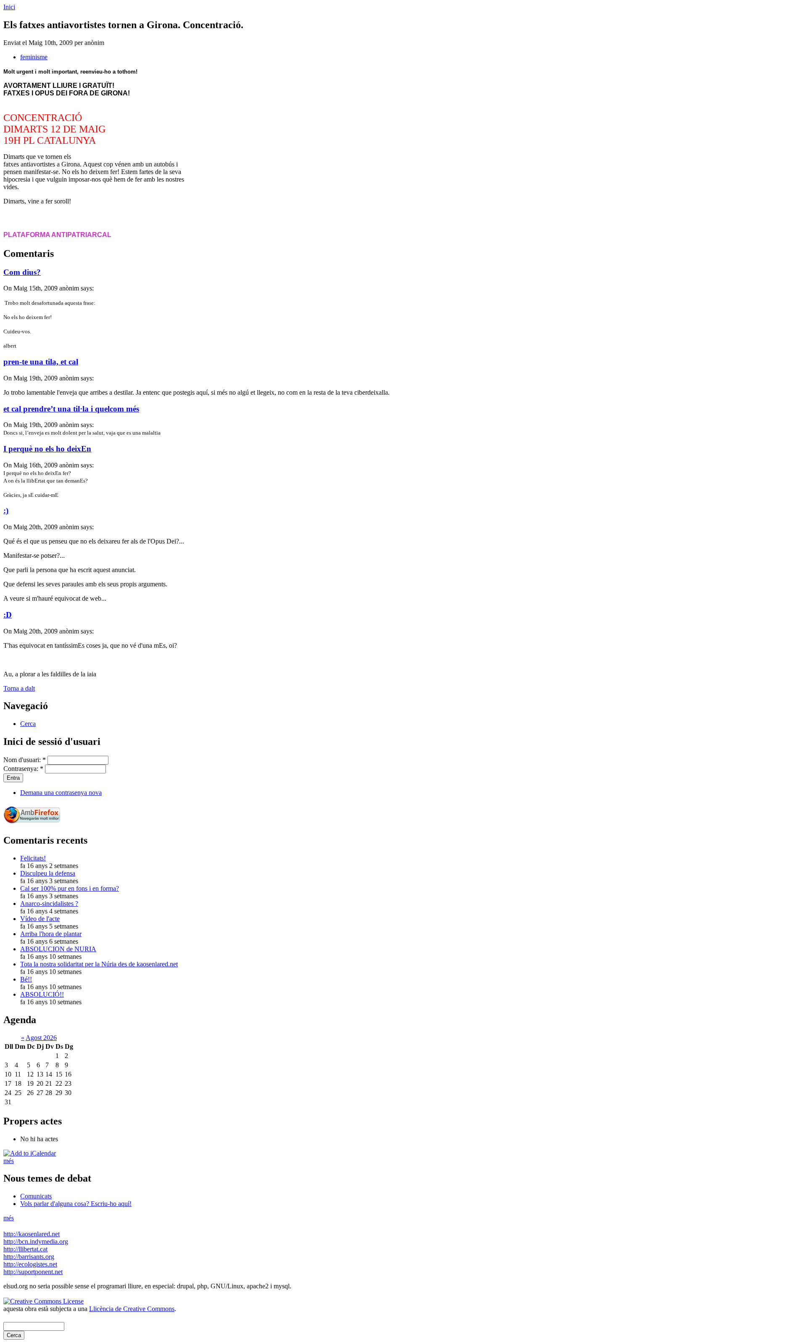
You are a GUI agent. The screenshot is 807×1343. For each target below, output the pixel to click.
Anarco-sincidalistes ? (49, 903)
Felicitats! (33, 858)
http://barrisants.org (28, 1256)
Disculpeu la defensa (47, 873)
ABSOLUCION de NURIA (58, 949)
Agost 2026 (41, 1037)
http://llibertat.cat (25, 1249)
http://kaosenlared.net (31, 1233)
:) (5, 510)
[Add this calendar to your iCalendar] (29, 1153)
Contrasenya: (23, 768)
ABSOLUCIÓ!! (42, 994)
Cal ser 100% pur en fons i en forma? (69, 888)
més (8, 1160)
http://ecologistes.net (30, 1264)
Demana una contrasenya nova (61, 792)
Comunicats (36, 1196)
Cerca (28, 723)
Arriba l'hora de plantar (51, 933)
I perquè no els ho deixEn (47, 448)
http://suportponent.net (33, 1271)
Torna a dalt (19, 688)
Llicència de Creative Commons (131, 1308)
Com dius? (22, 272)
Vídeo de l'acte (40, 918)
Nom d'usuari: (24, 759)
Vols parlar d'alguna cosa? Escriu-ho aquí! (76, 1203)
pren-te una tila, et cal (40, 361)
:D (7, 614)
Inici (9, 7)
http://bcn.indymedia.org (35, 1241)
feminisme (33, 57)
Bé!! (26, 979)
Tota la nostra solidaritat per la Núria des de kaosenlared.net (99, 964)
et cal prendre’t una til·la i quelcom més (71, 408)
